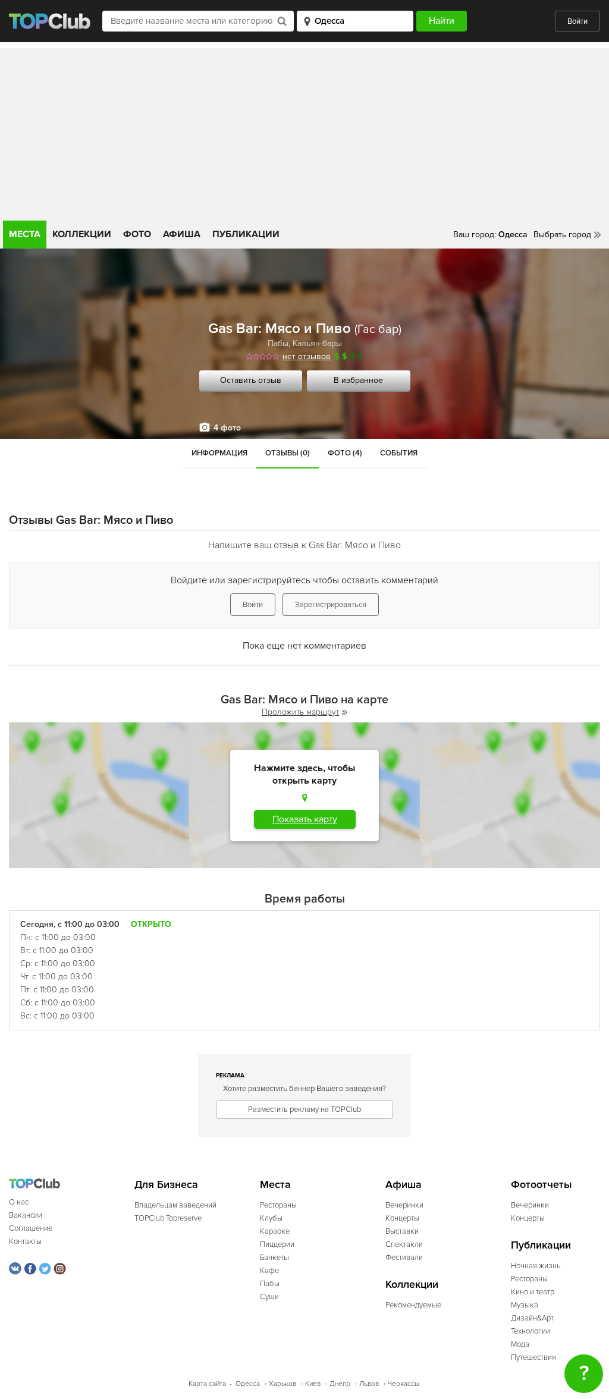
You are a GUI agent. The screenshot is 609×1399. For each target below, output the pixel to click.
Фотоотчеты (541, 1184)
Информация (219, 453)
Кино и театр (532, 1292)
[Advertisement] (304, 131)
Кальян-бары (317, 343)
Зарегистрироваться (330, 604)
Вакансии (25, 1215)
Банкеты (274, 1257)
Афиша (181, 234)
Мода (520, 1344)
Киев (313, 1383)
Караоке (275, 1231)
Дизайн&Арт (532, 1318)
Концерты (402, 1218)
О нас (19, 1202)
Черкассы (403, 1383)
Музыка (524, 1305)
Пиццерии (277, 1244)
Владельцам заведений (175, 1205)
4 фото (227, 428)
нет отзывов (306, 356)
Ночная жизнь (536, 1266)
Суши (269, 1296)
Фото (137, 234)
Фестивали (404, 1257)
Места (24, 234)
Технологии (530, 1331)
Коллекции (81, 234)
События (398, 453)
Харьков (282, 1383)
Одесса (248, 1383)
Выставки (402, 1231)
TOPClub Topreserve (168, 1218)
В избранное (358, 380)
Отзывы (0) (287, 453)
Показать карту (304, 819)
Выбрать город (562, 235)
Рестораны (278, 1205)
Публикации (246, 234)
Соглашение (30, 1228)
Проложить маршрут (300, 712)
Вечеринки (404, 1205)
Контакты (25, 1241)
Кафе (269, 1270)
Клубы (271, 1218)
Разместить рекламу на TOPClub (304, 1109)
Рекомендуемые (413, 1305)
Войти (577, 21)
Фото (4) (345, 453)
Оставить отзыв (250, 380)
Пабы (278, 343)
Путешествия (533, 1357)
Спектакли (404, 1244)
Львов (369, 1383)
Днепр (339, 1383)
